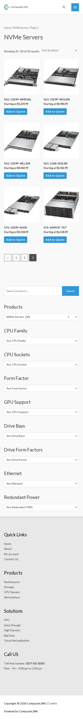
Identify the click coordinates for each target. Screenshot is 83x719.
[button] (64, 7)
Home (7, 27)
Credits (52, 703)
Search (70, 291)
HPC (7, 620)
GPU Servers (12, 592)
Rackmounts (12, 582)
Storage (9, 587)
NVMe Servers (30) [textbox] (37, 316)
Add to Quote (15, 111)
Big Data (9, 635)
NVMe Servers (21, 27)
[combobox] (41, 316)
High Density (12, 630)
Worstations (12, 597)
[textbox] (39, 341)
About (8, 548)
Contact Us (11, 559)
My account (11, 554)
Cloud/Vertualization (16, 640)
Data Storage (12, 625)
